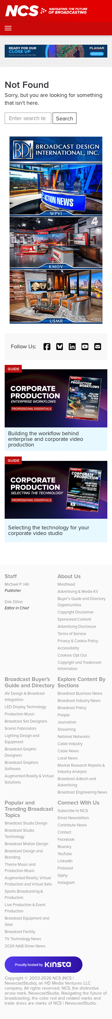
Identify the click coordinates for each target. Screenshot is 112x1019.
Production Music (20, 714)
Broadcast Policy (72, 708)
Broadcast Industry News (79, 701)
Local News (68, 758)
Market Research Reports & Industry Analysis (81, 768)
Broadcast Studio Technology (19, 833)
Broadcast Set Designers (26, 721)
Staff (11, 576)
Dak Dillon (14, 602)
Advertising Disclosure (77, 626)
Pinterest (65, 868)
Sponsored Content (74, 619)
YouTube (65, 854)
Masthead (66, 584)
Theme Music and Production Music (20, 867)
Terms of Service (72, 634)
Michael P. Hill (17, 584)
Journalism (67, 722)
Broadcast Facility (20, 932)
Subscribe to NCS (73, 811)
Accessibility (68, 648)
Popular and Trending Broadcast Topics (29, 809)
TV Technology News (23, 939)
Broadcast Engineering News (82, 792)
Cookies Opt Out (72, 655)
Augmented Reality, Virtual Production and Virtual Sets (28, 881)
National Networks (74, 736)
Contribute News (72, 825)
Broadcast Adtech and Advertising (77, 782)
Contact (64, 832)
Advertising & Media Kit (78, 591)
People (64, 715)
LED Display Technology (25, 707)
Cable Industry (70, 744)
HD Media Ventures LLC (67, 983)
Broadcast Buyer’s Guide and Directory (29, 682)
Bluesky (64, 847)
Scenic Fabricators (20, 728)
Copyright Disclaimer (76, 612)
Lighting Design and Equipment (22, 739)
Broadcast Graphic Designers (20, 752)
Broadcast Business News (80, 693)
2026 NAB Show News (25, 946)
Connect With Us (79, 803)
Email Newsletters (73, 818)
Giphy (63, 875)
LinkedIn (65, 861)
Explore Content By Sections (81, 682)
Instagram (66, 882)
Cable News (68, 751)
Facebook (66, 839)
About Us (69, 576)
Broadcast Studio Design (26, 823)
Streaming (67, 729)
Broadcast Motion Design (26, 844)
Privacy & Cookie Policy (78, 641)
